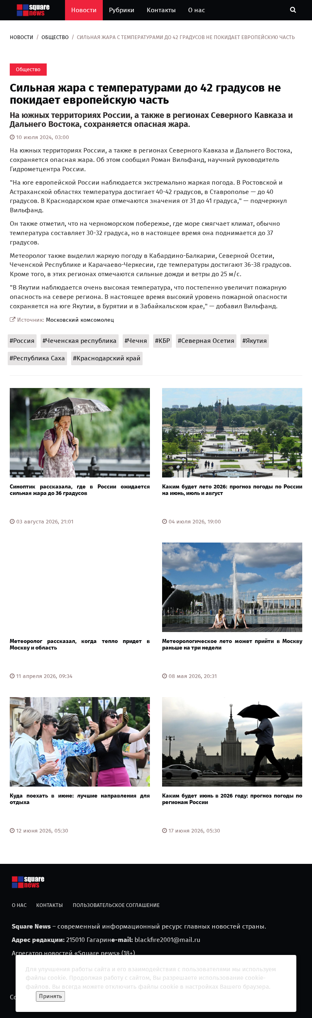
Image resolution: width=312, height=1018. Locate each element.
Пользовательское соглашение (116, 905)
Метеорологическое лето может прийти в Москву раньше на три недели (232, 644)
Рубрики (121, 10)
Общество (55, 37)
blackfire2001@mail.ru (167, 940)
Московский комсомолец (80, 319)
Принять (50, 996)
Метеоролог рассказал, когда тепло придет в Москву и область (80, 644)
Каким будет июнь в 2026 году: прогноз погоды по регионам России (232, 798)
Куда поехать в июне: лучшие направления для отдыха (80, 798)
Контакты (161, 10)
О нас (196, 10)
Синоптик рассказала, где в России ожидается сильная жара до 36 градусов (80, 489)
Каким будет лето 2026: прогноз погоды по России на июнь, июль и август (232, 489)
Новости (84, 10)
